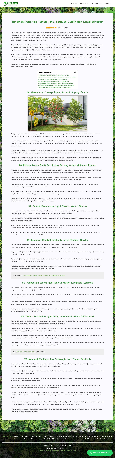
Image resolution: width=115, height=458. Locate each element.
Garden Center (8, 436)
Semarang (55, 451)
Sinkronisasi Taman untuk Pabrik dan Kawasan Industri (44, 275)
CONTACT (107, 3)
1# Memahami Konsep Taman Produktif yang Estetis (53, 75)
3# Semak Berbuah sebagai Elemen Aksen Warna (52, 79)
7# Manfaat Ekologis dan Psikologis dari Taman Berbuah (54, 87)
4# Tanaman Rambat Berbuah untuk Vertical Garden (53, 81)
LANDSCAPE (83, 3)
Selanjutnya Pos (107, 424)
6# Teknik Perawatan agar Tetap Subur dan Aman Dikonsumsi (56, 85)
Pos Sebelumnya (8, 424)
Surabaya (42, 451)
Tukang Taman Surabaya (25, 352)
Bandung (70, 451)
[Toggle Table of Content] (74, 72)
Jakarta (62, 451)
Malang (48, 451)
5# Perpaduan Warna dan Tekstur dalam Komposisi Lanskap (55, 83)
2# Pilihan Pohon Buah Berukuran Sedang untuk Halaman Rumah (57, 77)
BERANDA (74, 3)
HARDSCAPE (96, 3)
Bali (75, 451)
